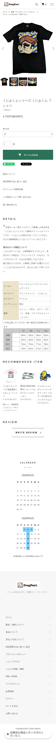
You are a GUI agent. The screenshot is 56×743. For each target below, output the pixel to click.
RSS (8, 676)
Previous (3, 48)
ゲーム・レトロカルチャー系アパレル (15, 14)
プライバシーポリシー (16, 654)
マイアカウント (13, 683)
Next (53, 48)
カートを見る (12, 705)
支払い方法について (15, 639)
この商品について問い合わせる (17, 196)
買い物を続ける (10, 204)
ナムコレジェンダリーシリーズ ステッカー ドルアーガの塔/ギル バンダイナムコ (44, 392)
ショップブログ (13, 661)
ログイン (10, 698)
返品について (9, 173)
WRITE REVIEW (26, 432)
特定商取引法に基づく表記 (15, 181)
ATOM (14, 676)
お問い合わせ (12, 713)
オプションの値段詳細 (13, 189)
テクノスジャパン (27, 293)
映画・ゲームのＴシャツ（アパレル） (23, 12)
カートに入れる (31, 154)
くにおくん (42, 293)
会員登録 (10, 691)
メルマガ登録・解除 (15, 668)
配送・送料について (15, 624)
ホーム (5, 12)
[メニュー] (51, 4)
